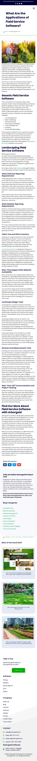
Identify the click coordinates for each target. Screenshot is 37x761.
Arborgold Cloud (8, 508)
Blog (4, 704)
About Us (6, 702)
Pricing (5, 680)
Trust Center (7, 722)
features (19, 168)
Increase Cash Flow (9, 516)
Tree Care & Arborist (9, 529)
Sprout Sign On (8, 686)
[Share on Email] (19, 464)
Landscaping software (9, 249)
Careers (6, 707)
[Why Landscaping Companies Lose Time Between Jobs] (18, 598)
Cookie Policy (7, 719)
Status (5, 691)
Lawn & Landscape (9, 521)
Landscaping (7, 518)
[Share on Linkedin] (10, 464)
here (14, 455)
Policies (5, 713)
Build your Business (9, 511)
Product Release (8, 524)
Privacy (5, 716)
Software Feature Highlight (11, 526)
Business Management (10, 513)
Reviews (5, 683)
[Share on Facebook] (5, 464)
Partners (6, 710)
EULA (4, 689)
